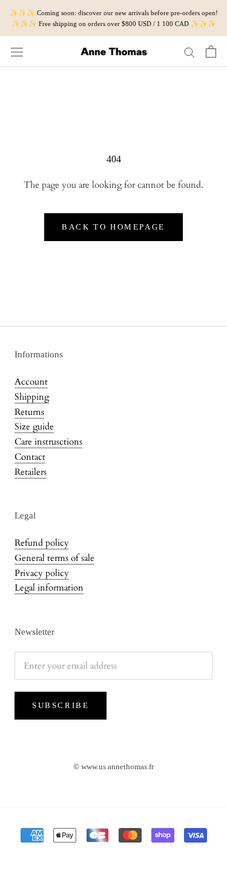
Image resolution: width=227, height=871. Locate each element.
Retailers (31, 472)
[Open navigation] (17, 51)
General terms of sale (54, 558)
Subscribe (60, 705)
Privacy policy (42, 573)
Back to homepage (113, 226)
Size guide (34, 426)
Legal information (49, 587)
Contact (30, 457)
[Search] (189, 52)
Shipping (32, 397)
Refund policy (42, 543)
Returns (29, 412)
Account (31, 382)
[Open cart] (211, 51)
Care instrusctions (48, 442)
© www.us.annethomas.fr (113, 766)
